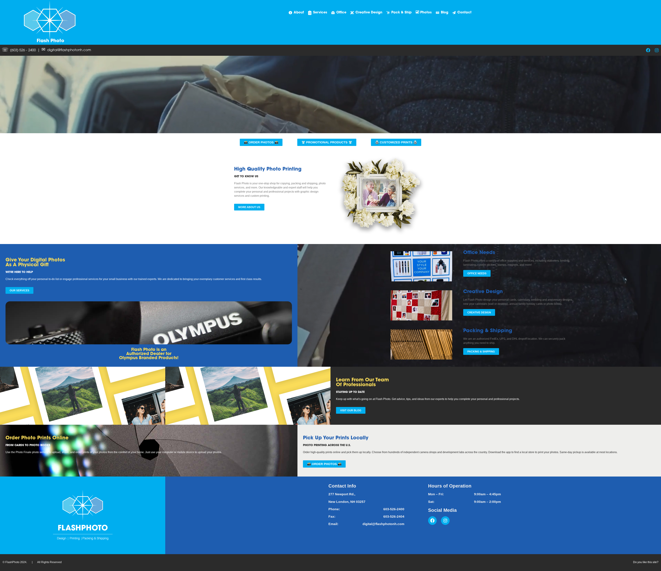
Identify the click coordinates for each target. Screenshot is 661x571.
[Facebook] (648, 50)
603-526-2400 (393, 509)
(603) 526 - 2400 (23, 50)
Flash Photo (50, 41)
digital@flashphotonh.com (69, 50)
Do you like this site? (645, 562)
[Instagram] (656, 50)
